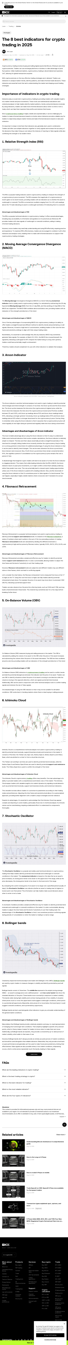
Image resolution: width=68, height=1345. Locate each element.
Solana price (58, 1293)
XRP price (58, 1296)
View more (60, 1134)
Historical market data (34, 1271)
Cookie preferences (5, 1301)
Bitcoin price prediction (59, 1299)
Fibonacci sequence (54, 536)
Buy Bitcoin (45, 1270)
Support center (33, 1291)
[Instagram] (22, 1340)
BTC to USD (45, 1294)
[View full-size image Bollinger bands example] (34, 952)
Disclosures (5, 1285)
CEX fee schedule (34, 1275)
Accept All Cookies (50, 1335)
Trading (10, 26)
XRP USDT (58, 1282)
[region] (50, 1333)
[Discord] (25, 1340)
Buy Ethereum (46, 1273)
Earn (16, 1276)
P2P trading (18, 1267)
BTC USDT (58, 1270)
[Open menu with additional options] (65, 12)
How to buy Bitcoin (58, 1320)
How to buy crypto (58, 1316)
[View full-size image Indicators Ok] (34, 275)
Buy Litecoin (45, 1282)
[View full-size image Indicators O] (34, 168)
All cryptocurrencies (20, 1282)
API (29, 1267)
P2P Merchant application (33, 1282)
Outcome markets (18, 1295)
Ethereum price (59, 1287)
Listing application (32, 1278)
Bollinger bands (59, 980)
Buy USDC (45, 1267)
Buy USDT (45, 1265)
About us (4, 1266)
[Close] (64, 1324)
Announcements (33, 1298)
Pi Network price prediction (60, 1312)
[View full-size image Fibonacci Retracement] (34, 510)
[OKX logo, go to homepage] (5, 12)
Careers (4, 1273)
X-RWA (17, 1291)
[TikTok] (18, 1340)
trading (29, 778)
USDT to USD (46, 1300)
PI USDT (57, 1276)
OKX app (4, 1295)
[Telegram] (28, 1340)
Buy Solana (45, 1279)
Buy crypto (18, 1265)
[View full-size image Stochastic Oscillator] (34, 844)
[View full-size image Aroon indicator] (34, 378)
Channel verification (32, 1294)
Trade (17, 1273)
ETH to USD (45, 1297)
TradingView (19, 1289)
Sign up (59, 12)
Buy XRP (44, 1284)
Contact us (5, 1276)
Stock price (18, 1298)
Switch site (8, 7)
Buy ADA (44, 1276)
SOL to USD (45, 1303)
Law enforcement (7, 1292)
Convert (17, 1270)
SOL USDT (58, 1279)
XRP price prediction (58, 1307)
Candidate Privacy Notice (7, 1270)
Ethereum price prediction (59, 1303)
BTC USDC (58, 1265)
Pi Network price (60, 1290)
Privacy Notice (6, 1282)
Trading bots (19, 1279)
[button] (49, 12)
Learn (4, 26)
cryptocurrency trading (14, 114)
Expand (62, 1116)
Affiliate (31, 1265)
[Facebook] (31, 1340)
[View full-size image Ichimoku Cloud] (34, 725)
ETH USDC (58, 1267)
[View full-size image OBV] (34, 627)
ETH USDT (58, 1273)
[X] (15, 1340)
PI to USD (44, 1308)
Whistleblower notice (6, 1288)
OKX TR (4, 1297)
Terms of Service (7, 1279)
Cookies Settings (50, 1339)
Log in (53, 12)
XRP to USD (45, 1305)
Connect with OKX (33, 1301)
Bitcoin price (59, 1284)
